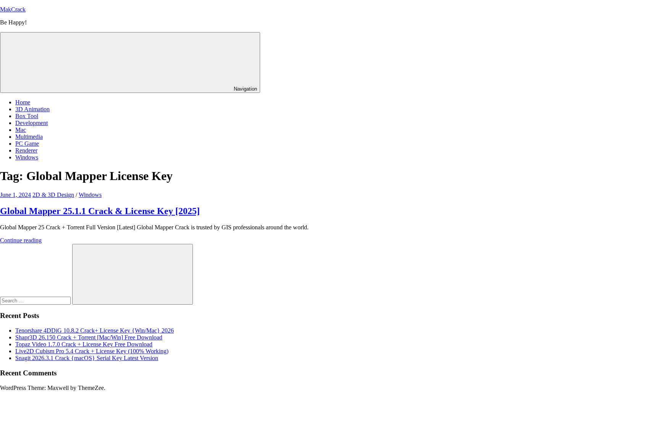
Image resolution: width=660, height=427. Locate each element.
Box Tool (26, 116)
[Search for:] (36, 300)
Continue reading (21, 240)
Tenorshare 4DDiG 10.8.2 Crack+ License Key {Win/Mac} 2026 (94, 330)
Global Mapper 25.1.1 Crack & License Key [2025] (100, 211)
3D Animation (32, 109)
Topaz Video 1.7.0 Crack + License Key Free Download (83, 344)
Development (31, 123)
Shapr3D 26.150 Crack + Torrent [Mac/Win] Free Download (88, 337)
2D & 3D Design (53, 195)
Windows (26, 157)
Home (22, 102)
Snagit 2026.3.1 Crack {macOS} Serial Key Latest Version (86, 358)
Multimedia (29, 136)
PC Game (27, 143)
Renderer (26, 150)
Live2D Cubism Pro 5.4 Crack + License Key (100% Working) (91, 351)
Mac (20, 130)
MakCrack (13, 9)
